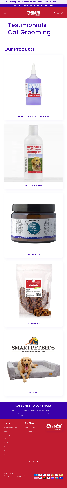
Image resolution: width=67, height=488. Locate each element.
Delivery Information (11, 427)
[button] (5, 13)
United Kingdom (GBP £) (13, 476)
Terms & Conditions (31, 435)
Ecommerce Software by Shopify (26, 483)
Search (6, 431)
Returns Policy (30, 427)
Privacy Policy (29, 431)
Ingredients (8, 451)
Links (6, 447)
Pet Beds (32, 392)
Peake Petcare (13, 483)
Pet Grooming (32, 185)
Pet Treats (32, 323)
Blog (6, 439)
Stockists (7, 443)
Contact (7, 455)
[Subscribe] (47, 415)
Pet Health (32, 254)
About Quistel (9, 435)
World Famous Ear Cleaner (32, 116)
